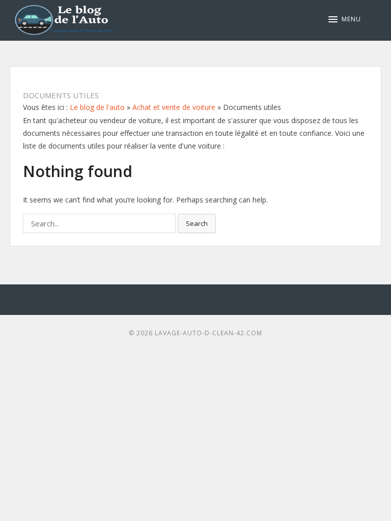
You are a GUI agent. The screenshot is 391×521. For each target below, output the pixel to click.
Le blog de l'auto (97, 107)
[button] (344, 19)
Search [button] (197, 223)
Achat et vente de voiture (173, 107)
